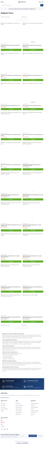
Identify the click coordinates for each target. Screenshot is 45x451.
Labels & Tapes (19, 408)
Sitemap (32, 414)
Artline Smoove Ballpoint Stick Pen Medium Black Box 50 (33, 135)
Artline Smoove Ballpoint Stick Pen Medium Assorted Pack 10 (11, 135)
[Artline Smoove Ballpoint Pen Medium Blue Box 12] (11, 93)
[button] (42, 2)
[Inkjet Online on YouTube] (7, 429)
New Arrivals (18, 414)
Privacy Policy (33, 412)
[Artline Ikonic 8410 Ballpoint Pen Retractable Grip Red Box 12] (11, 63)
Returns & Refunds (4, 408)
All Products (18, 403)
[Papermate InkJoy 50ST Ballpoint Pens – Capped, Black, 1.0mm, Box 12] (33, 212)
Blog (1, 424)
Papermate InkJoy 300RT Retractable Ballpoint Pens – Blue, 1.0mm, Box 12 (33, 318)
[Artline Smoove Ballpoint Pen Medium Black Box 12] (33, 63)
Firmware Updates (34, 407)
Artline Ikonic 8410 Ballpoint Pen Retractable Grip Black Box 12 (10, 46)
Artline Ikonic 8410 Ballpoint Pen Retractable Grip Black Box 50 (32, 46)
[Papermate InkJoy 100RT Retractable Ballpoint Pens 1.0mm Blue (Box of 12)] (33, 274)
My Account (3, 403)
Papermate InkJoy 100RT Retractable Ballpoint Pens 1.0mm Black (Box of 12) (11, 287)
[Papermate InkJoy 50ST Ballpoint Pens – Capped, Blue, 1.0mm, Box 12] (11, 243)
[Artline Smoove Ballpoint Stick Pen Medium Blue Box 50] (11, 152)
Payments (33, 405)
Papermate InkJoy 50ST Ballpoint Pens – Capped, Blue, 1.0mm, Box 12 (10, 256)
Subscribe (3, 426)
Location (2, 410)
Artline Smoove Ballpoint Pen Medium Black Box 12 (32, 75)
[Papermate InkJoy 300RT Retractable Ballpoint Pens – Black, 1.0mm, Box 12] (11, 304)
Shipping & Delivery (34, 403)
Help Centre (3, 405)
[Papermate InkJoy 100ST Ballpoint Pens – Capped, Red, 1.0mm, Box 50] (33, 243)
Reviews (32, 408)
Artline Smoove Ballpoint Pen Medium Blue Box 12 (10, 105)
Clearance (3, 422)
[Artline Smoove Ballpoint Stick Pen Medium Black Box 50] (33, 122)
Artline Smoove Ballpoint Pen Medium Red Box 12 (32, 105)
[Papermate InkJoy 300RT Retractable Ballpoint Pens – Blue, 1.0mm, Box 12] (33, 304)
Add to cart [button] (11, 49)
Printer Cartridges (19, 405)
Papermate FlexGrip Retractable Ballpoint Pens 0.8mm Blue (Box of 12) (10, 195)
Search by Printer (33, 435)
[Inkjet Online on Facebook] (2, 429)
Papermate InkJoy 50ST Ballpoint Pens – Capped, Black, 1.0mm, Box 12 (32, 225)
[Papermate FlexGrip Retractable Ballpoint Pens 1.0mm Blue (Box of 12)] (11, 212)
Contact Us (3, 407)
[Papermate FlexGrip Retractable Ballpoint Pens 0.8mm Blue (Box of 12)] (11, 182)
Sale (1, 420)
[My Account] (40, 2)
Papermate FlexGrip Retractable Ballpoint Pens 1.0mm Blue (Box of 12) (11, 225)
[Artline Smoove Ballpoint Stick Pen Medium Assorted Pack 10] (11, 122)
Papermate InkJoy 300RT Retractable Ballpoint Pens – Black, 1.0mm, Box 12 (11, 318)
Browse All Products (5, 397)
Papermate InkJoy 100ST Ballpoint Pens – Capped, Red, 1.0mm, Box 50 (32, 256)
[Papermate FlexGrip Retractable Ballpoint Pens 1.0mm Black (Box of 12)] (33, 182)
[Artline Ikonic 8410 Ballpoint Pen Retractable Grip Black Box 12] (11, 33)
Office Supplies (19, 407)
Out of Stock (33, 49)
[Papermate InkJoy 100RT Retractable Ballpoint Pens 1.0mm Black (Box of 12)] (11, 274)
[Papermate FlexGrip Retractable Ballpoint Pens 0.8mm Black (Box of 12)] (33, 152)
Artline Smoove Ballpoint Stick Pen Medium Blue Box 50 (11, 165)
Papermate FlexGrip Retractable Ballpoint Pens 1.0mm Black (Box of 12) (33, 195)
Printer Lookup (18, 410)
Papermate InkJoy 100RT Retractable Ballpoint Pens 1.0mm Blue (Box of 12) (32, 287)
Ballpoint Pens (4, 74)
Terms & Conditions (34, 410)
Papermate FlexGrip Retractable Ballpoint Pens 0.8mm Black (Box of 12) (31, 165)
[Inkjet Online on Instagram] (4, 429)
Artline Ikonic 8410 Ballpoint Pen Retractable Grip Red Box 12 (11, 76)
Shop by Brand (19, 412)
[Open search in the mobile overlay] (22, 5)
